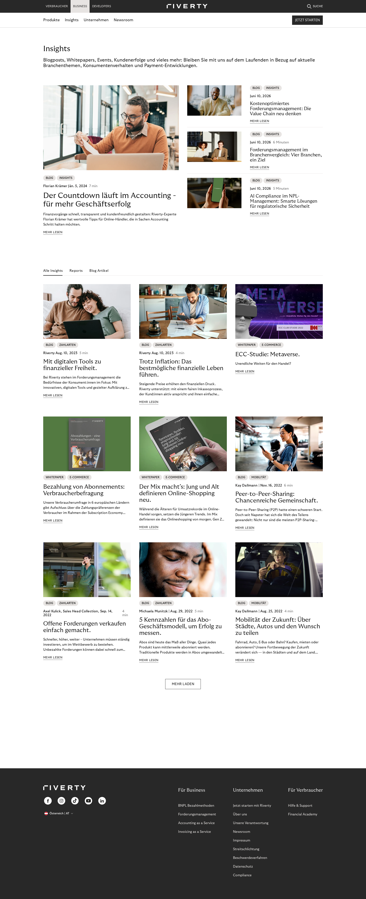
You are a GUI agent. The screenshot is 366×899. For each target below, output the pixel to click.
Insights (72, 20)
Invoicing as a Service (194, 831)
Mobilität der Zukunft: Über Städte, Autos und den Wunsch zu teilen (277, 626)
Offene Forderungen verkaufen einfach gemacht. (84, 627)
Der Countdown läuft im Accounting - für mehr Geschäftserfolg (109, 200)
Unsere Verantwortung (250, 823)
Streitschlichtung (246, 849)
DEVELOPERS (101, 6)
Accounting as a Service (196, 823)
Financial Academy (302, 814)
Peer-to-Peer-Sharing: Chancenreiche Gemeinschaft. (276, 497)
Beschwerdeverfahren (250, 858)
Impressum (241, 840)
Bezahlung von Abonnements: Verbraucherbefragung (84, 490)
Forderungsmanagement (197, 814)
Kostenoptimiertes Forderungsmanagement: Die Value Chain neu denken (280, 108)
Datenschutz (243, 866)
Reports (76, 270)
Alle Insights (53, 270)
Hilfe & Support (300, 805)
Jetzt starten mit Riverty (252, 805)
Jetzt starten (307, 20)
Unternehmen (96, 20)
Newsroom (123, 20)
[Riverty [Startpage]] (185, 6)
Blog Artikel (98, 270)
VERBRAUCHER (57, 6)
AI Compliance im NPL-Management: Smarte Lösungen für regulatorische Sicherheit (283, 201)
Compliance (242, 875)
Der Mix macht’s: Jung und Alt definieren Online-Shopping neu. (179, 493)
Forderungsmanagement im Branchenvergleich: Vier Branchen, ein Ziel (286, 154)
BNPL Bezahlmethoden (196, 805)
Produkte (51, 20)
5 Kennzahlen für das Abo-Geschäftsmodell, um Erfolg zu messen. (180, 626)
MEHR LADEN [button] (183, 684)
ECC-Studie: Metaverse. (267, 354)
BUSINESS (80, 6)
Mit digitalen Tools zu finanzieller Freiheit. (72, 365)
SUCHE (318, 6)
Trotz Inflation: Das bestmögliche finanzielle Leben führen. (181, 368)
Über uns (240, 814)
